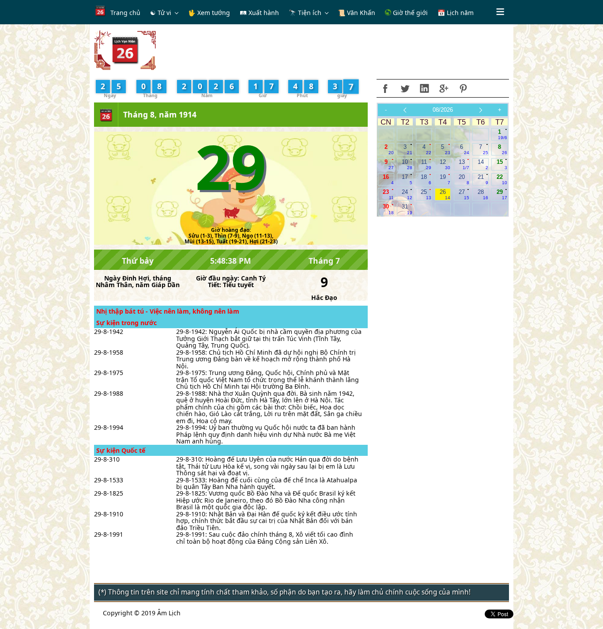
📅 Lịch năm (455, 12)
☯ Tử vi (160, 12)
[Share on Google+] (443, 88)
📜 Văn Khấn (356, 12)
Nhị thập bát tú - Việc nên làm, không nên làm (167, 311)
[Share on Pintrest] (463, 88)
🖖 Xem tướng (209, 12)
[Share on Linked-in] (424, 88)
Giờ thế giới (409, 12)
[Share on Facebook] (385, 88)
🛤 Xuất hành (259, 12)
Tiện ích (309, 12)
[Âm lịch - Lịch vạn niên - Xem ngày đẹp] (125, 49)
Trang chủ (125, 12)
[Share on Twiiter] (405, 88)
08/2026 (443, 109)
